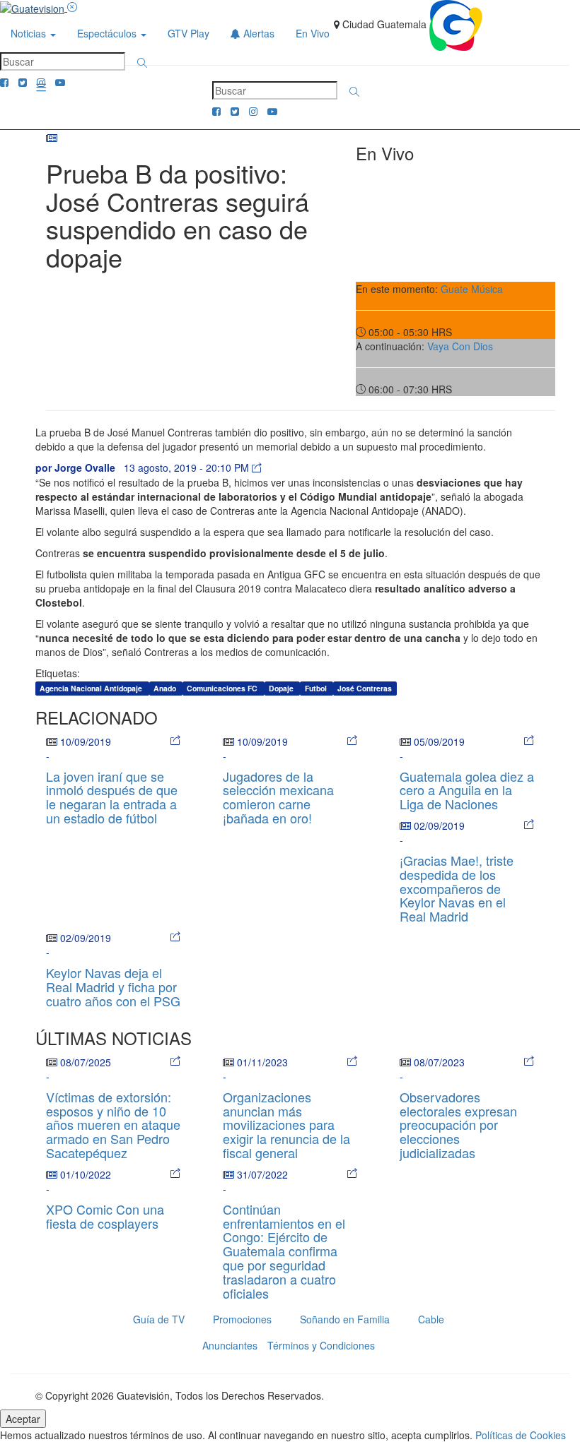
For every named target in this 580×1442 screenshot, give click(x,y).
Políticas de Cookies (520, 1435)
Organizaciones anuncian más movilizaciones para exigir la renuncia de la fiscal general (286, 1125)
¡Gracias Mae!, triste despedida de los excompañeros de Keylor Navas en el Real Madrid (457, 888)
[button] (142, 63)
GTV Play (188, 33)
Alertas (257, 33)
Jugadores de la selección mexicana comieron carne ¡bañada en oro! (278, 797)
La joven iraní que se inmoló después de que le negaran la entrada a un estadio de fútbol (112, 797)
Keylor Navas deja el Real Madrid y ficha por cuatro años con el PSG (113, 986)
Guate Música (472, 289)
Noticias (30, 33)
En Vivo (313, 33)
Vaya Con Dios (460, 346)
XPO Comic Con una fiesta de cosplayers (105, 1216)
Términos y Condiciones (321, 1345)
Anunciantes (229, 1345)
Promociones (242, 1319)
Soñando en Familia (345, 1319)
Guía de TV (159, 1319)
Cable (431, 1319)
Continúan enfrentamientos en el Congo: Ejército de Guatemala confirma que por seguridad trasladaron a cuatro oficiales (284, 1251)
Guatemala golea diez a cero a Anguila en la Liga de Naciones (467, 790)
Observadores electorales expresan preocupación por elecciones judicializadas (458, 1125)
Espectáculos (108, 33)
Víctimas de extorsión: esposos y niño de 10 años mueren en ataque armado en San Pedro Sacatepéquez (113, 1125)
